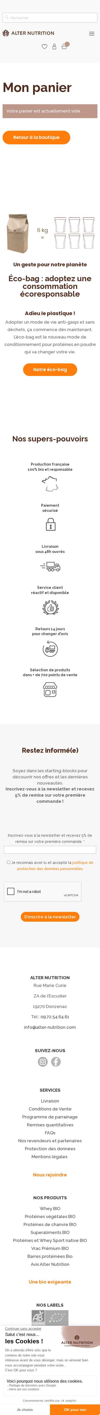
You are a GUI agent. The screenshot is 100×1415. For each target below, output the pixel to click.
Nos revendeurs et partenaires (50, 1140)
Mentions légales (49, 1156)
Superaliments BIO (50, 1232)
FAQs (50, 1132)
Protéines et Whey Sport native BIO (50, 1240)
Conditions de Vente (50, 1108)
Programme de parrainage (50, 1116)
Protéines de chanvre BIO (50, 1224)
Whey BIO (50, 1208)
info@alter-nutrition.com (50, 1027)
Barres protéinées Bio (50, 1256)
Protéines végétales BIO (50, 1216)
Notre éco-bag (50, 369)
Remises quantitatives (50, 1124)
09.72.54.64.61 (55, 1016)
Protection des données (50, 1148)
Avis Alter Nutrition (50, 1264)
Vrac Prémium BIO (50, 1248)
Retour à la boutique (36, 137)
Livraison (50, 1100)
